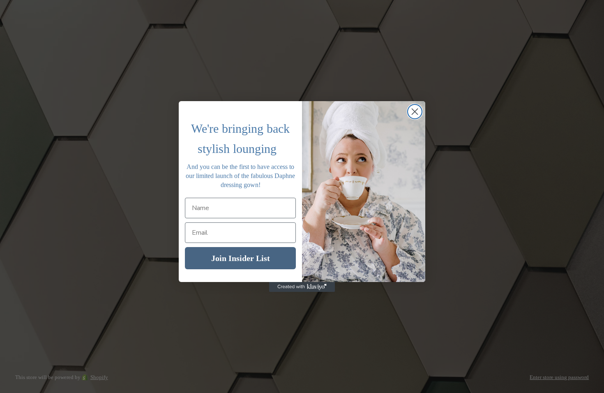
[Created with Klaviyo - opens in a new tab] (302, 287)
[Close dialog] (415, 111)
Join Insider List (240, 258)
